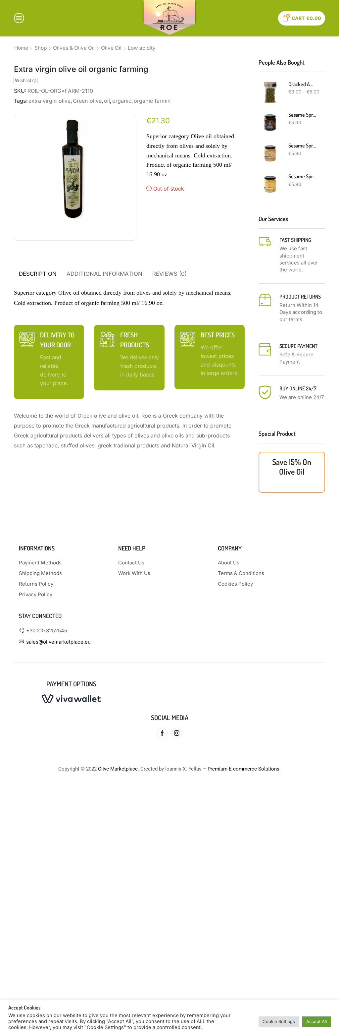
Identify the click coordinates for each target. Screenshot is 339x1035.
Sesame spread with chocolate (302, 114)
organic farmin (152, 100)
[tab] (38, 274)
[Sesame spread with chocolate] (270, 122)
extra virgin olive (49, 100)
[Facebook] (162, 733)
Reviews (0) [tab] (169, 273)
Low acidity (142, 48)
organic (121, 100)
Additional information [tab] (104, 273)
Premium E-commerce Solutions (243, 769)
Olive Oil (111, 48)
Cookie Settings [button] (279, 1021)
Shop (40, 48)
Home (21, 48)
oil (107, 100)
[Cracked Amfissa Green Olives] (270, 92)
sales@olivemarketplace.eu (58, 642)
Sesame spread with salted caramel (302, 145)
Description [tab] (38, 273)
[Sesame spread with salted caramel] (270, 153)
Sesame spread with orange (302, 176)
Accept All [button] (316, 1021)
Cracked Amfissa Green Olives (302, 84)
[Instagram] (176, 733)
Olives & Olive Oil (74, 48)
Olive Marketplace (118, 769)
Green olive (87, 100)
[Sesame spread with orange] (270, 184)
